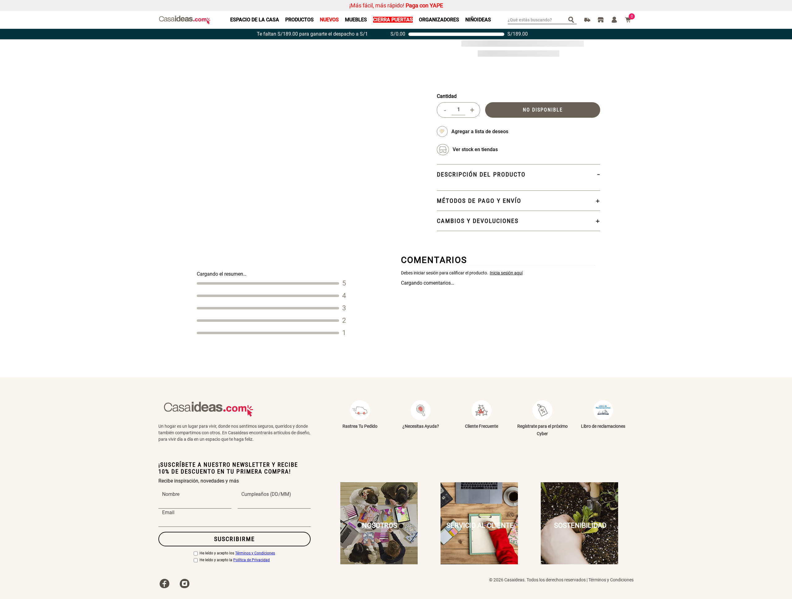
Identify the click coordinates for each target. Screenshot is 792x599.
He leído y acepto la (235, 560)
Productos (299, 20)
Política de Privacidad (251, 560)
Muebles (356, 20)
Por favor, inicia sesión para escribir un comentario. (498, 272)
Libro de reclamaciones (603, 426)
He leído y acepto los (237, 553)
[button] (475, 149)
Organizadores (439, 20)
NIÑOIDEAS (478, 20)
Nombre (170, 494)
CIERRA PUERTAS (393, 20)
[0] (628, 20)
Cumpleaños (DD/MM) (266, 494)
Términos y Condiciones (255, 553)
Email (168, 512)
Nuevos (329, 20)
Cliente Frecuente (481, 426)
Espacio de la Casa (254, 20)
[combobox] (542, 20)
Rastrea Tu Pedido (359, 426)
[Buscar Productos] (572, 19)
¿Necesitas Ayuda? (420, 426)
